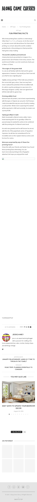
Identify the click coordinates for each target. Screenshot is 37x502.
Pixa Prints (12, 41)
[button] (4, 398)
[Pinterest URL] (7, 451)
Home (4, 27)
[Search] (35, 20)
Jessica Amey (18, 334)
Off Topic (13, 27)
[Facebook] (9, 487)
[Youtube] (23, 487)
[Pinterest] (18, 487)
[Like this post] (22, 327)
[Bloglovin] (27, 487)
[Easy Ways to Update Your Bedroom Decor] (18, 392)
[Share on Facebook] (24, 327)
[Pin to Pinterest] (28, 327)
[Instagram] (14, 487)
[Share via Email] (30, 327)
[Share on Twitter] (26, 327)
